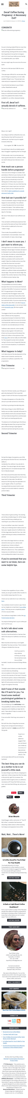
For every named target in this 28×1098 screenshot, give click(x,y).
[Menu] (2, 4)
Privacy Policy (14, 1060)
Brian (23, 21)
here (5, 337)
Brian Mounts (14, 816)
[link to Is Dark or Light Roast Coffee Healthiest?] (14, 891)
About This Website (14, 982)
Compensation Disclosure (16, 1058)
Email (21, 792)
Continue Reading (14, 878)
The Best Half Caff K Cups (10, 1034)
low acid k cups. (9, 307)
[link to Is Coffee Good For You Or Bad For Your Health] (14, 847)
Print (10, 797)
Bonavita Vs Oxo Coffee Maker (11, 1032)
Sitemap (6, 1058)
